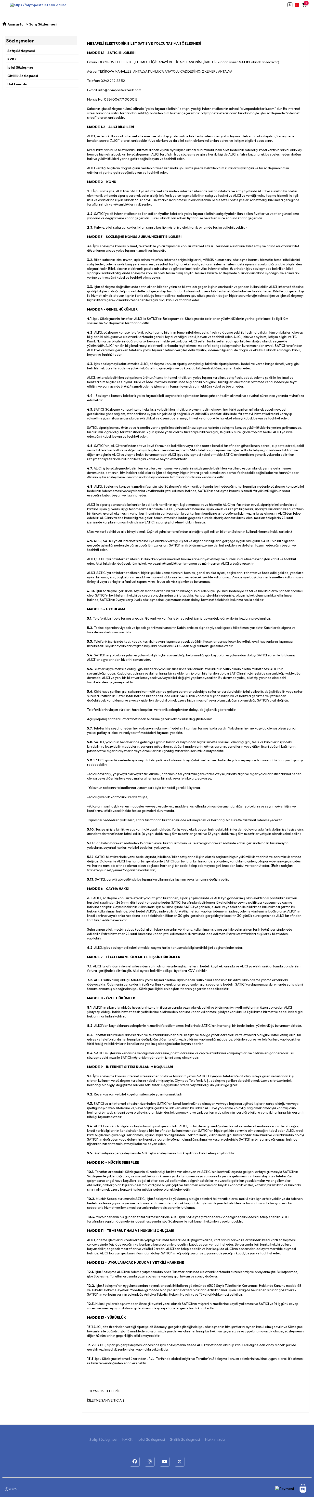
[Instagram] (150, 1462)
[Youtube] (165, 1462)
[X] (179, 1462)
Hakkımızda (17, 84)
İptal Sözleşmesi (21, 67)
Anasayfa (16, 24)
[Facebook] (135, 1462)
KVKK (12, 59)
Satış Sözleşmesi (21, 51)
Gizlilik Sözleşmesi (22, 76)
